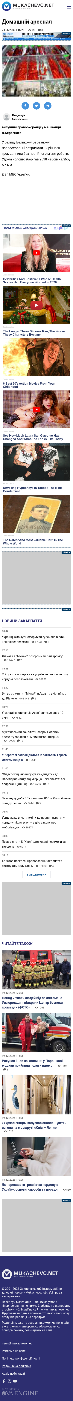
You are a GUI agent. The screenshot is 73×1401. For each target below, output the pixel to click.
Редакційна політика (16, 1366)
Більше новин (36, 874)
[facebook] (4, 1382)
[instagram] (9, 1382)
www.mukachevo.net (55, 1309)
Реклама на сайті (14, 1351)
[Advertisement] (36, 577)
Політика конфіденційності (21, 1358)
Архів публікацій (13, 1373)
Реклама (37, 36)
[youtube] (15, 1382)
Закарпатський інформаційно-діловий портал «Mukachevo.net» (32, 1290)
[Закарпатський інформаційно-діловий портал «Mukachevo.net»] (28, 7)
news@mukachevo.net (17, 1343)
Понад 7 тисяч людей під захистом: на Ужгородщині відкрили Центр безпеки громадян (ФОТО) (32, 1002)
